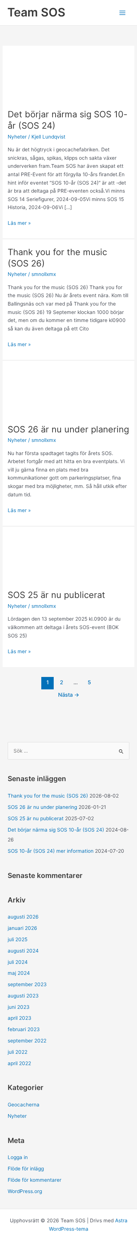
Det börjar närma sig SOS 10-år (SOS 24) (56, 830)
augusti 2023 (23, 996)
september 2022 (27, 1041)
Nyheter (17, 137)
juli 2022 (17, 1052)
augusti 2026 (23, 917)
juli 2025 (17, 939)
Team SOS (36, 12)
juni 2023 (19, 1007)
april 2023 (19, 1018)
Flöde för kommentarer (34, 1180)
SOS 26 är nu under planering (68, 429)
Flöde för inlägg (26, 1168)
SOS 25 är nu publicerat (56, 595)
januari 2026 (22, 928)
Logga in (18, 1157)
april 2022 (19, 1063)
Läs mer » (19, 223)
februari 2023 (24, 1029)
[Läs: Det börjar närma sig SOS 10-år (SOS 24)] (68, 77)
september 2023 (27, 984)
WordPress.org (25, 1191)
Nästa (68, 695)
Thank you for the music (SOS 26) (48, 796)
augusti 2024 (23, 951)
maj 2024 (19, 973)
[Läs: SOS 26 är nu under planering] (68, 391)
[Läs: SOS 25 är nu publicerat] (68, 557)
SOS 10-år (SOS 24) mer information (51, 851)
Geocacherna (23, 1105)
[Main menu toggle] (122, 12)
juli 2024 (18, 962)
